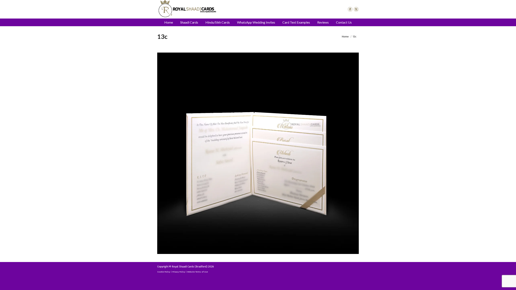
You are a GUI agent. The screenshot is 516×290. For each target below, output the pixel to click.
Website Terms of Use (197, 272)
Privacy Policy (178, 272)
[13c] (258, 153)
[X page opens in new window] (356, 9)
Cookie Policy (163, 272)
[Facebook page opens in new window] (350, 9)
